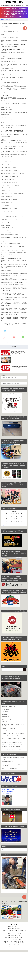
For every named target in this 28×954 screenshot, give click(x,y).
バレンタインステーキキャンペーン (9, 728)
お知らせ (8, 342)
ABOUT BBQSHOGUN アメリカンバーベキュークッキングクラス (14, 739)
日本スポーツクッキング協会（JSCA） (10, 768)
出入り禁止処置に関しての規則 (16, 942)
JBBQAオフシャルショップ (14, 935)
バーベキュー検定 (18, 342)
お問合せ (6, 942)
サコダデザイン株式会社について (14, 939)
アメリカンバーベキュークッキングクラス (10, 735)
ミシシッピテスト (5, 721)
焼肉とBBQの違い (5, 709)
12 (11, 518)
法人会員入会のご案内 (19, 5)
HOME (15, 924)
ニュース (12, 342)
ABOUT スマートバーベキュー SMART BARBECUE (13, 733)
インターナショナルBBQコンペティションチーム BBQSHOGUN (12, 765)
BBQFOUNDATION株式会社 (7, 761)
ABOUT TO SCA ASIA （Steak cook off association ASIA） (13, 758)
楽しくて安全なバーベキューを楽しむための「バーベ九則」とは (13, 725)
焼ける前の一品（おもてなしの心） (9, 706)
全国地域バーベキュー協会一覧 (14, 933)
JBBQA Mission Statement (7, 5)
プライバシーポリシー (19, 941)
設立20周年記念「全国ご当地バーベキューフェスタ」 (13, 742)
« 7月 (3, 525)
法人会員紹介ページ (14, 944)
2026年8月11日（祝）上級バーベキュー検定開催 (11, 749)
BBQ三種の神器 (5, 711)
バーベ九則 (4, 730)
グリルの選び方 (5, 714)
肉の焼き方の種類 (5, 716)
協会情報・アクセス (8, 941)
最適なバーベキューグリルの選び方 (9, 789)
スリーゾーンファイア (6, 719)
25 (9, 521)
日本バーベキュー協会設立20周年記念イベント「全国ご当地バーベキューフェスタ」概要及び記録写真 (13, 746)
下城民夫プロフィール (6, 793)
